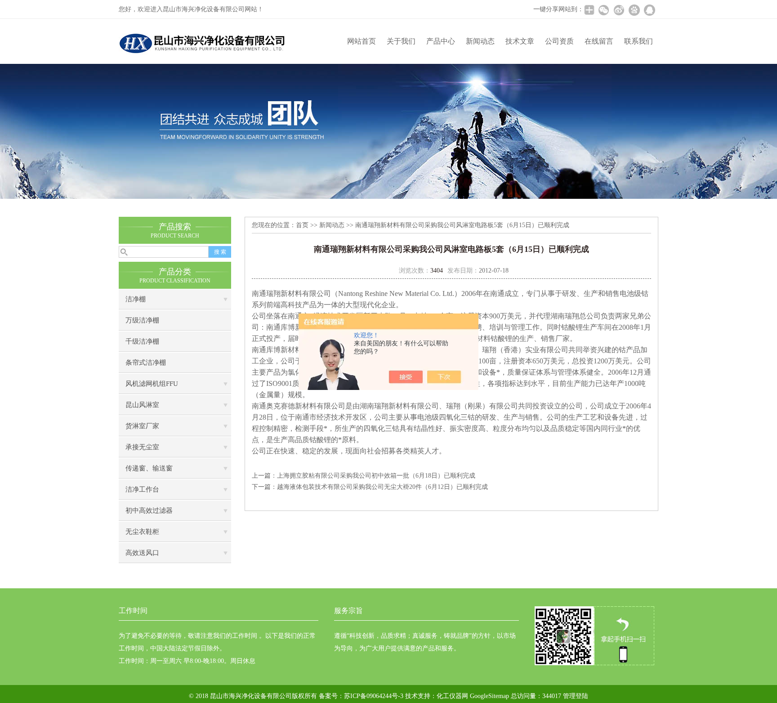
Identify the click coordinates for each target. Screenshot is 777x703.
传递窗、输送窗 (149, 468)
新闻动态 (480, 41)
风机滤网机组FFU (151, 383)
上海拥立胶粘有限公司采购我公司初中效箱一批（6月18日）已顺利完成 (376, 475)
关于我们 (401, 41)
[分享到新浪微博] (618, 10)
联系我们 (638, 41)
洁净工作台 (142, 489)
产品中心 (440, 41)
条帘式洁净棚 (145, 362)
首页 (302, 225)
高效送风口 (142, 552)
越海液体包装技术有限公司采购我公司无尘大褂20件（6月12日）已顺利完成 (382, 487)
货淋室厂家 (142, 426)
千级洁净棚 (142, 341)
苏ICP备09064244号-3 (373, 696)
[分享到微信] (603, 10)
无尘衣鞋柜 (142, 531)
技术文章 (519, 41)
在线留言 (599, 41)
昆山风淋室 (142, 404)
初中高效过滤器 (149, 510)
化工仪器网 (452, 696)
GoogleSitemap (489, 696)
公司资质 (559, 41)
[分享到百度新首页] (634, 10)
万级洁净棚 (142, 320)
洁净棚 (135, 299)
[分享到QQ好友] (649, 10)
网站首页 (361, 41)
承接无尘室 (142, 447)
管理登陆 (575, 696)
